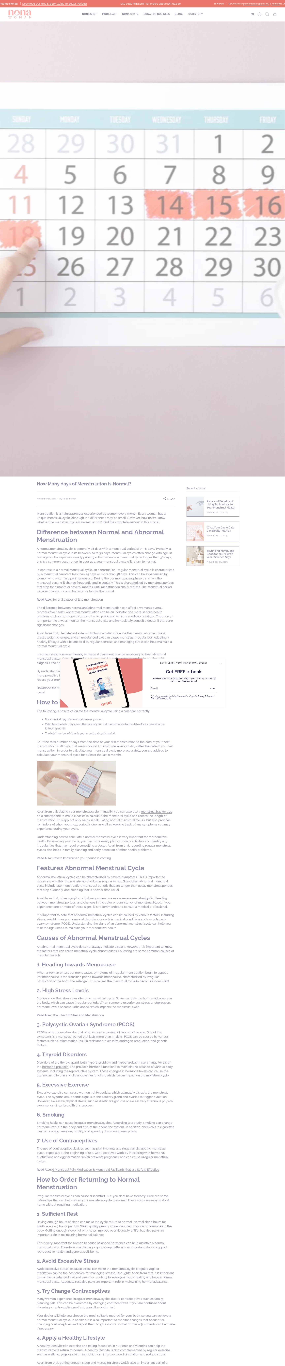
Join (212, 688)
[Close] (220, 663)
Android (276, 3)
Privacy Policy (204, 696)
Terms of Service (158, 698)
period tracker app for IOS (256, 3)
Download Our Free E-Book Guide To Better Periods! (54, 3)
